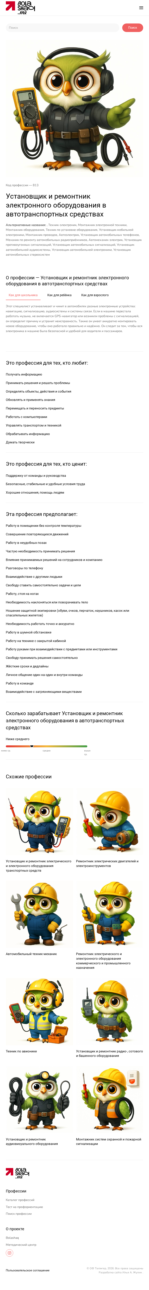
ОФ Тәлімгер (98, 1268)
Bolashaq (12, 1238)
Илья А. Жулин (132, 1272)
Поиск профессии (19, 1214)
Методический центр (21, 1245)
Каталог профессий (20, 1200)
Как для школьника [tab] (23, 295)
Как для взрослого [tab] (95, 295)
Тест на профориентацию (24, 1207)
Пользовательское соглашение (27, 1270)
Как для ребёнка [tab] (59, 295)
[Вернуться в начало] (20, 8)
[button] (141, 8)
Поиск (132, 27)
